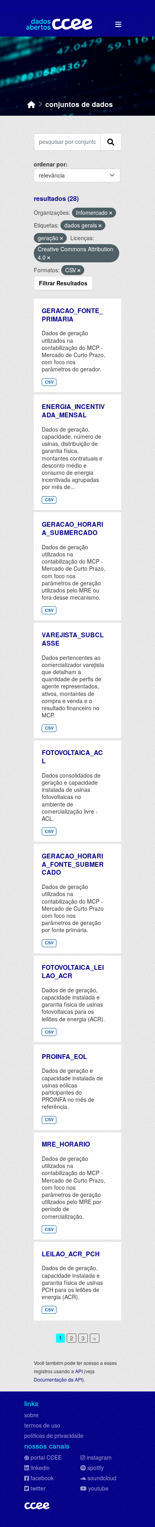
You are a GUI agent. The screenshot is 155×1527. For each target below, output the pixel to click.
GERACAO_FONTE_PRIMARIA (72, 314)
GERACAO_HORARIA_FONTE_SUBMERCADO (73, 864)
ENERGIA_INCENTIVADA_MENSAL (73, 410)
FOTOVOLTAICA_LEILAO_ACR (73, 971)
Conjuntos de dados (79, 104)
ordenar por (50, 164)
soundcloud (101, 1478)
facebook (42, 1478)
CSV (49, 382)
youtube (98, 1488)
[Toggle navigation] (118, 24)
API (79, 1371)
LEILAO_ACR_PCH (71, 1253)
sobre (31, 1415)
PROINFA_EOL (64, 1056)
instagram (99, 1457)
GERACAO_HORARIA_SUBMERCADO (72, 528)
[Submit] (111, 142)
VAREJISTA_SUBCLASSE (73, 639)
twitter (38, 1488)
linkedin (40, 1468)
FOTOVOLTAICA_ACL (72, 756)
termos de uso (42, 1425)
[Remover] (110, 213)
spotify (95, 1468)
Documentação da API (58, 1379)
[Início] (31, 104)
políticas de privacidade (53, 1435)
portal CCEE (46, 1457)
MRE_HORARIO (66, 1144)
